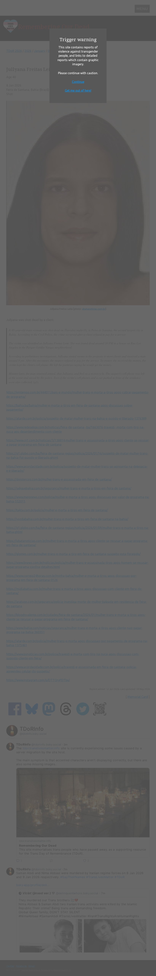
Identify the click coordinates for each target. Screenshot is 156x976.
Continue (78, 81)
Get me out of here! (78, 90)
